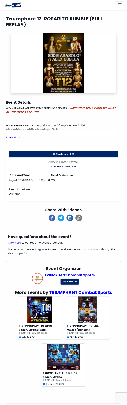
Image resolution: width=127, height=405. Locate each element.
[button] (13, 137)
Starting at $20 (64, 154)
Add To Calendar (63, 175)
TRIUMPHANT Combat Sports (69, 275)
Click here (14, 243)
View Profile (70, 281)
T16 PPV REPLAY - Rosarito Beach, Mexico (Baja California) (35, 330)
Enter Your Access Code (63, 166)
